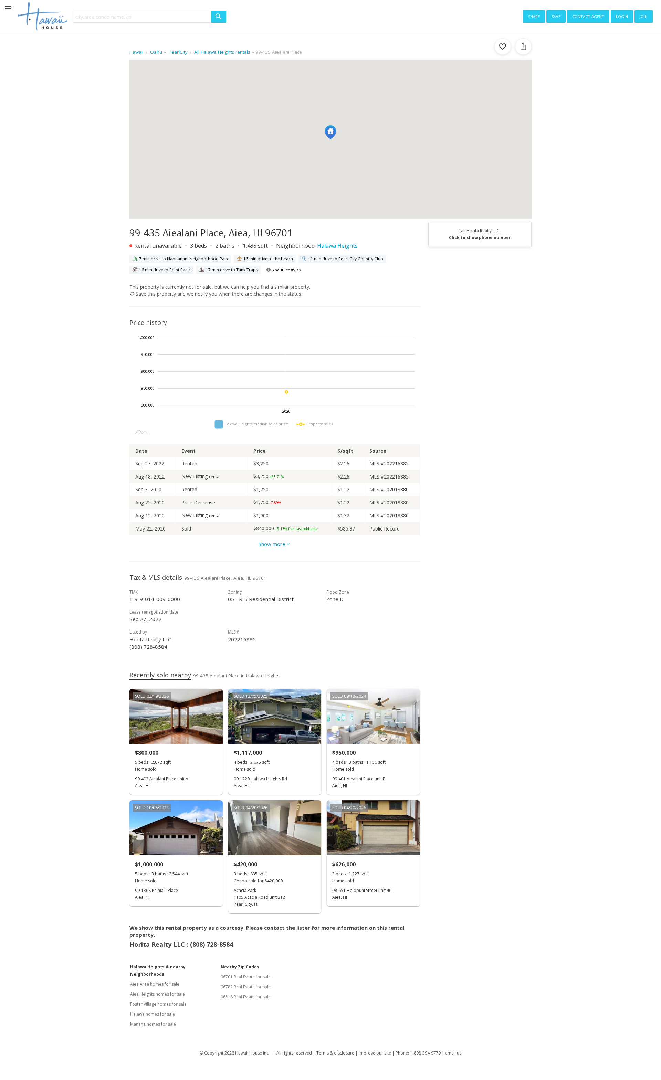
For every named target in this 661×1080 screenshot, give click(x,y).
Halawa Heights (337, 245)
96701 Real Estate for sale (246, 977)
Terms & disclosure (335, 1053)
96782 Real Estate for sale (246, 987)
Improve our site (375, 1053)
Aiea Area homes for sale (154, 984)
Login (622, 15)
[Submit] (218, 17)
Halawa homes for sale (152, 1014)
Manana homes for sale (153, 1024)
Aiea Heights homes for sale (157, 994)
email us (453, 1053)
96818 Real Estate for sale (246, 997)
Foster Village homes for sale (158, 1004)
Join (644, 15)
